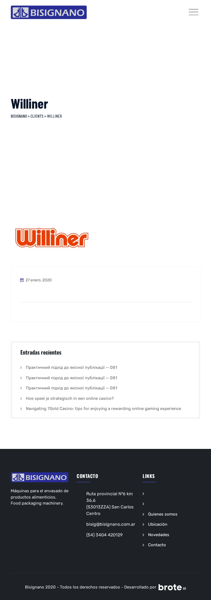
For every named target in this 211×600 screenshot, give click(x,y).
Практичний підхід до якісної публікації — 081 (71, 367)
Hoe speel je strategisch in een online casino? (70, 398)
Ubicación (157, 524)
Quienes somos (162, 514)
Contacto (157, 544)
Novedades (158, 534)
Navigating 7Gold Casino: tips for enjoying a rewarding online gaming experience (103, 408)
